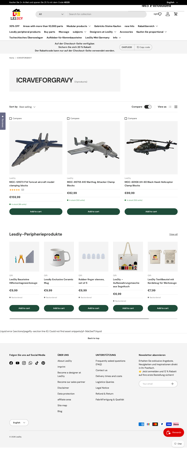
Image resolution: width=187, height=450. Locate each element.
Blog (60, 411)
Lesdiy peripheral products (25, 31)
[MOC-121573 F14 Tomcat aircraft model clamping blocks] (35, 147)
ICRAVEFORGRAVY (24, 58)
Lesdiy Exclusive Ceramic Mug (58, 281)
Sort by (13, 106)
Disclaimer (63, 387)
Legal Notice (102, 387)
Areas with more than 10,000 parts (43, 26)
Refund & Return (104, 393)
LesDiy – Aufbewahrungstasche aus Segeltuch (126, 283)
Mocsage (64, 31)
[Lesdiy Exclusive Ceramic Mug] (59, 257)
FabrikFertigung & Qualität (110, 399)
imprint (61, 366)
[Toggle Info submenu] (120, 37)
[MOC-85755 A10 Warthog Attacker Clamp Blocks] (93, 147)
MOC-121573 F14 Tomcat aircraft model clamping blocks (31, 183)
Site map (62, 405)
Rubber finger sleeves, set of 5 (91, 281)
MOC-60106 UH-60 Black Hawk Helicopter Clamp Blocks (149, 183)
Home (11, 58)
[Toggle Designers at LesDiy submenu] (115, 32)
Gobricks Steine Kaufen (107, 26)
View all (173, 234)
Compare (137, 106)
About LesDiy (65, 360)
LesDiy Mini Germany (97, 37)
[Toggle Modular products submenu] (89, 26)
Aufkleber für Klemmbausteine (64, 37)
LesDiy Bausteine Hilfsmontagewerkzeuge (23, 281)
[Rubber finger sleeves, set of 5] (94, 257)
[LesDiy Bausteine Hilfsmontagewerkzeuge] (24, 257)
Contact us (101, 370)
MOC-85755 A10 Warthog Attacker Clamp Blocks (91, 183)
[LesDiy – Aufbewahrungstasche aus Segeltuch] (128, 257)
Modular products (77, 26)
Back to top (93, 338)
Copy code (145, 47)
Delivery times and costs (109, 376)
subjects (78, 31)
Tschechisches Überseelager (26, 37)
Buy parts (49, 31)
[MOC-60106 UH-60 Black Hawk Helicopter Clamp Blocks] (151, 147)
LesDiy (18, 437)
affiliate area (64, 399)
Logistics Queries (105, 381)
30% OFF (14, 26)
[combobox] (91, 14)
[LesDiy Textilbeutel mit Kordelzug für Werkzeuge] (163, 257)
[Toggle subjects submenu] (85, 32)
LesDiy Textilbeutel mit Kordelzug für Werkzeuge (162, 281)
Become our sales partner (71, 381)
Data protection (66, 393)
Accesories (126, 31)
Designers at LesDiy (101, 31)
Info (115, 37)
